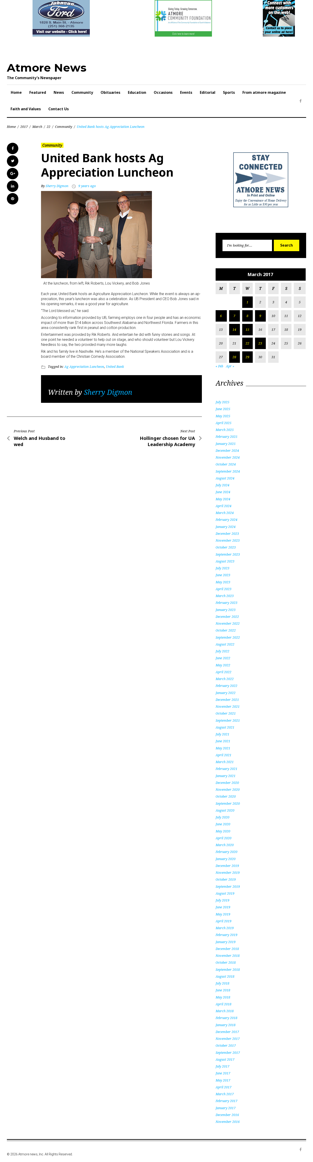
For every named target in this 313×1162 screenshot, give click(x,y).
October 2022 (226, 630)
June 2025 (223, 409)
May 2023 (223, 582)
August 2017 (225, 1059)
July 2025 (222, 402)
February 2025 (226, 436)
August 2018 (225, 976)
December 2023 (227, 533)
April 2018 (223, 1004)
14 (234, 329)
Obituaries (110, 92)
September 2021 (228, 720)
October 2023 (226, 547)
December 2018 (227, 949)
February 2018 (226, 1018)
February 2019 (226, 935)
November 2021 (228, 706)
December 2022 (227, 616)
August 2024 (225, 478)
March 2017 (225, 1094)
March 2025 (225, 430)
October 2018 (226, 962)
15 (247, 329)
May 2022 (223, 665)
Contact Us (58, 108)
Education (137, 92)
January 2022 (226, 693)
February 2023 (226, 602)
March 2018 (225, 1011)
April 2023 (223, 589)
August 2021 (225, 727)
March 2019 (225, 928)
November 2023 (228, 540)
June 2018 (223, 990)
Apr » (230, 366)
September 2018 (228, 969)
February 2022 (226, 685)
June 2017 (223, 1073)
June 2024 (223, 492)
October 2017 (226, 1045)
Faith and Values (26, 108)
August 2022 (225, 644)
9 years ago (87, 186)
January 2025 (226, 443)
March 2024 (225, 513)
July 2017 (222, 1066)
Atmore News (46, 67)
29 (247, 357)
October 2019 (226, 879)
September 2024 (228, 471)
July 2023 (222, 568)
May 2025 (223, 416)
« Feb (219, 366)
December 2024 (227, 450)
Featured (37, 92)
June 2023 (223, 575)
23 (260, 343)
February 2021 (226, 769)
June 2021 (223, 741)
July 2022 (222, 651)
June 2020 (223, 824)
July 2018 (222, 983)
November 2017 (228, 1038)
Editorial (207, 92)
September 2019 (228, 886)
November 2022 (228, 623)
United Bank (115, 366)
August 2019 (225, 893)
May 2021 (223, 748)
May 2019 (223, 914)
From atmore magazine (264, 92)
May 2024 (223, 499)
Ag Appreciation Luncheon (84, 366)
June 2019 (223, 907)
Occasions (163, 92)
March (37, 126)
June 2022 (223, 658)
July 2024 (222, 485)
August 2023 (225, 561)
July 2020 (222, 817)
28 (234, 357)
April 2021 (223, 755)
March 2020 (225, 845)
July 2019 (222, 900)
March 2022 (225, 679)
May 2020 (223, 831)
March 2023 (225, 596)
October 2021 (226, 713)
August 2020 (225, 810)
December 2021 (227, 699)
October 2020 (226, 796)
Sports (229, 92)
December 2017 (227, 1032)
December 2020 (227, 782)
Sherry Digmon (57, 186)
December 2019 (227, 865)
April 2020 (223, 838)
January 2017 (226, 1108)
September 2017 (228, 1052)
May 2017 (223, 1080)
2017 (24, 126)
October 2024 (226, 464)
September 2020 (228, 803)
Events (186, 92)
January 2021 (226, 776)
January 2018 (226, 1025)
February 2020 (226, 852)
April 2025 (223, 423)
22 (48, 126)
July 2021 (222, 734)
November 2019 (228, 872)
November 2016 (228, 1121)
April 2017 (223, 1087)
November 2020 (228, 789)
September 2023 (228, 554)
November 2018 (228, 955)
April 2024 (223, 506)
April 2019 (223, 921)
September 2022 (228, 637)
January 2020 (226, 859)
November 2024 (228, 457)
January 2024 (226, 527)
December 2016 (227, 1115)
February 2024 (226, 519)
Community (82, 92)
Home (16, 92)
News (59, 92)
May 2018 (223, 997)
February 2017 (226, 1101)
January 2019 (226, 942)
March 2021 (225, 762)
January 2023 (226, 610)
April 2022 (223, 672)
